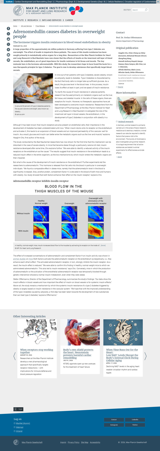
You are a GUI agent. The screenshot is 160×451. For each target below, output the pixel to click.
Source (120, 87)
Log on (18, 419)
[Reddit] (8, 39)
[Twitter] (8, 44)
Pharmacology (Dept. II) (66, 2)
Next (145, 356)
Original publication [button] (127, 48)
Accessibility (95, 442)
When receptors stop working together (36, 351)
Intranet (19, 431)
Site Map (84, 442)
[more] (103, 245)
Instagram (114, 425)
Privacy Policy (73, 442)
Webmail (19, 427)
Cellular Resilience (115, 2)
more (120, 157)
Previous (14, 356)
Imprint (63, 442)
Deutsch (127, 10)
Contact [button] (120, 32)
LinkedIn (135, 419)
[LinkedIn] (8, 34)
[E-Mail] (8, 55)
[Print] (8, 60)
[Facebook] (8, 28)
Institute (9, 2)
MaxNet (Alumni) (23, 423)
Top (20, 409)
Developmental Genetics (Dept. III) (92, 2)
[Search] (146, 10)
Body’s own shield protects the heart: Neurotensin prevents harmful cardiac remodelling (78, 353)
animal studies (19, 259)
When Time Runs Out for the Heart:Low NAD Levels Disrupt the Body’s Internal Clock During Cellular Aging (122, 355)
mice (31, 259)
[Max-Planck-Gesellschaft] (17, 442)
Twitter (135, 425)
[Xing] (8, 49)
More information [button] (126, 92)
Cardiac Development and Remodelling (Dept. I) (34, 2)
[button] (50, 101)
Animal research (125, 121)
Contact (114, 419)
